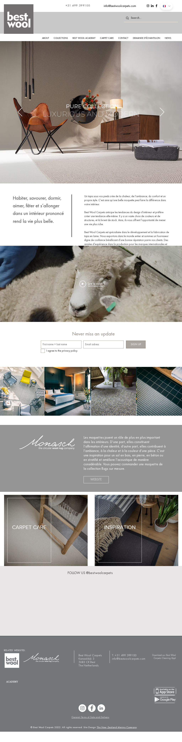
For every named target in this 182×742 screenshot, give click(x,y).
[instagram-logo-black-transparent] (147, 5)
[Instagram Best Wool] (82, 708)
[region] (136, 530)
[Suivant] (162, 112)
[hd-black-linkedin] (152, 5)
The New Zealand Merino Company (117, 727)
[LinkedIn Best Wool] (101, 708)
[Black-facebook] (156, 5)
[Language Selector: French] (166, 6)
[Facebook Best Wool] (92, 708)
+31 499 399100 (125, 655)
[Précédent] (20, 112)
